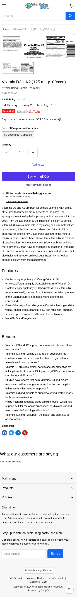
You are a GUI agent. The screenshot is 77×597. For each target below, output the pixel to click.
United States (36, 570)
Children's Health (38, 582)
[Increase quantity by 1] (33, 152)
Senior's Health (55, 578)
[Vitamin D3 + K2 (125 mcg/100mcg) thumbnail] (17, 68)
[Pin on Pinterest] (25, 432)
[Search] (70, 16)
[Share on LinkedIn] (18, 432)
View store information (17, 201)
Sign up (55, 553)
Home (5, 29)
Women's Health (35, 578)
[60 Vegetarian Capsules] (18, 138)
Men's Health (16, 578)
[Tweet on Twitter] (11, 432)
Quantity (6, 144)
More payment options (38, 184)
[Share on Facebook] (4, 432)
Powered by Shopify (38, 590)
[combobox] (34, 16)
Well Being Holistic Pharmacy (22, 87)
